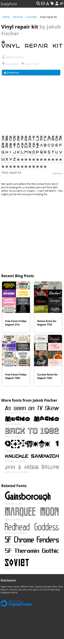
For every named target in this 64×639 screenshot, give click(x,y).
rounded (31, 17)
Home (6, 17)
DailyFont (9, 3)
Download (12, 72)
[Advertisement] (32, 103)
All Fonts (18, 17)
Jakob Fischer (15, 57)
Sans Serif (31, 64)
